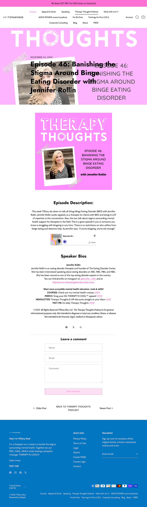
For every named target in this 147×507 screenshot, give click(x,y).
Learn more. (15, 460)
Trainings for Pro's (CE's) (98, 17)
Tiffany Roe (21, 495)
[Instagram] (15, 472)
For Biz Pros (78, 17)
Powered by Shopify (17, 497)
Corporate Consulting (58, 23)
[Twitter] (25, 472)
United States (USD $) (15, 486)
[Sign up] (137, 454)
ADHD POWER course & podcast (53, 17)
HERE (97, 292)
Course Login (79, 461)
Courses (32, 11)
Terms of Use (79, 443)
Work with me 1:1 (111, 11)
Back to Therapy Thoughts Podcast (73, 408)
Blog (75, 23)
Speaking (65, 11)
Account (129, 17)
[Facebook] (10, 472)
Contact (77, 466)
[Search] (137, 17)
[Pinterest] (20, 472)
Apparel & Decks (49, 11)
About (85, 23)
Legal (75, 447)
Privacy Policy (79, 438)
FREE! (95, 23)
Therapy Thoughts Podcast (86, 11)
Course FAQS (79, 457)
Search (76, 452)
